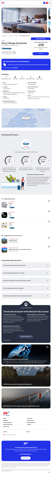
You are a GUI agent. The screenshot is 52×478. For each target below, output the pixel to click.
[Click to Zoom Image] (24, 20)
